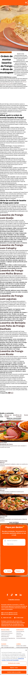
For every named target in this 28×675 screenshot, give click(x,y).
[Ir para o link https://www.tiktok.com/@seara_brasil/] (12, 595)
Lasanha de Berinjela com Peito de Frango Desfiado (12, 326)
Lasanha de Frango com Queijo (11, 216)
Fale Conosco (4, 645)
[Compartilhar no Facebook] (9, 393)
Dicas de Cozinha (19, 415)
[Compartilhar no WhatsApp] (12, 393)
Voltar (9, 571)
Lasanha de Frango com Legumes (11, 297)
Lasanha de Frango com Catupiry (11, 247)
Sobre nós (19, 636)
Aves (14, 415)
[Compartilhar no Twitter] (11, 393)
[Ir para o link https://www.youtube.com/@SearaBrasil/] (16, 595)
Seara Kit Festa (5, 635)
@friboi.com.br (13, 612)
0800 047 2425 (7, 617)
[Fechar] (26, 650)
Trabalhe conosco (14, 599)
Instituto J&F (19, 635)
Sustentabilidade (21, 638)
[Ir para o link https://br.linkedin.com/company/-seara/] (21, 595)
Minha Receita (5, 636)
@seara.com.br (13, 614)
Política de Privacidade (12, 660)
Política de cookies (21, 645)
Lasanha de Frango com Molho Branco (11, 272)
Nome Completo (12, 540)
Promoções (4, 640)
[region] (14, 661)
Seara (26, 415)
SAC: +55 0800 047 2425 (7, 647)
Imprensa (18, 633)
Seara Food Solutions (6, 633)
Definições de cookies (14, 663)
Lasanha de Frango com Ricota (11, 353)
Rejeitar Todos (14, 667)
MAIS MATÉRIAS (14, 522)
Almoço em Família (8, 415)
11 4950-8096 (19, 617)
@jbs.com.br (4, 612)
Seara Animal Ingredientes (8, 638)
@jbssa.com (4, 614)
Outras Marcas (20, 631)
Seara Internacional (6, 631)
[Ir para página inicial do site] (14, 590)
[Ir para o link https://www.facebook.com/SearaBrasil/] (7, 595)
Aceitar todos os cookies (14, 672)
